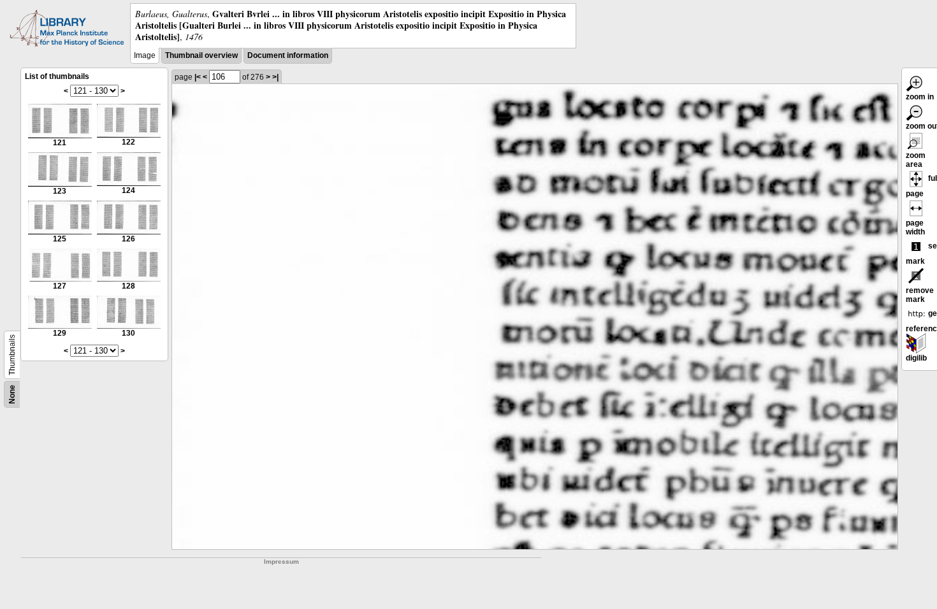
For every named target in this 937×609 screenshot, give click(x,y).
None (12, 394)
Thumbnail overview (201, 55)
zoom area (916, 160)
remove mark (920, 295)
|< (197, 77)
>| (275, 77)
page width (915, 227)
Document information (287, 55)
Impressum (281, 561)
